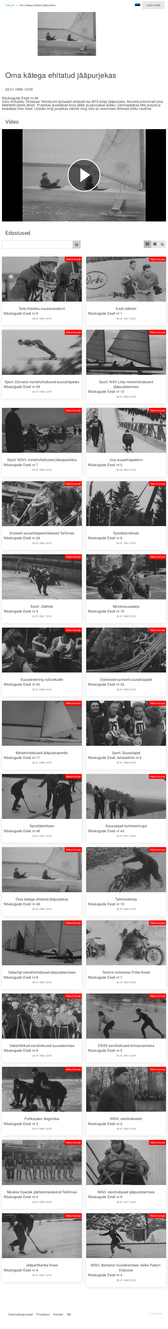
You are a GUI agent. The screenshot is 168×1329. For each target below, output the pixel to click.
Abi (69, 1314)
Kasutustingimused (21, 1314)
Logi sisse (153, 5)
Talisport (9, 5)
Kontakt (58, 1314)
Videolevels (155, 1313)
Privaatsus (42, 1314)
